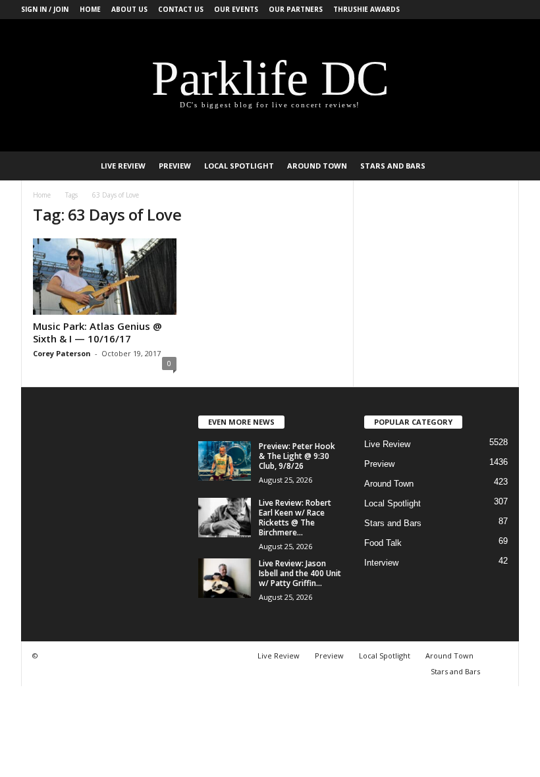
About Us (129, 9)
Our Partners (296, 9)
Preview (175, 166)
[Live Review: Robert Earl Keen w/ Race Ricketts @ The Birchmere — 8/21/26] (224, 517)
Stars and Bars (392, 166)
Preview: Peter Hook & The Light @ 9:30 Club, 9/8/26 (297, 456)
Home (90, 9)
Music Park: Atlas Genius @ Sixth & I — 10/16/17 (97, 332)
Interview (381, 563)
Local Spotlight (239, 166)
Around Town (317, 166)
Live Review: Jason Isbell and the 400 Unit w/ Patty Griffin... (300, 573)
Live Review (123, 166)
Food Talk (383, 543)
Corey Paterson (62, 353)
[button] (499, 165)
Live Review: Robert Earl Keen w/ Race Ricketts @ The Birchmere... (295, 517)
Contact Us (180, 9)
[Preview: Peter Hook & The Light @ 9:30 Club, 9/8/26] (224, 461)
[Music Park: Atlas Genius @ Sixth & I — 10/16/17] (104, 276)
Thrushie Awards (366, 9)
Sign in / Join (44, 9)
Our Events (236, 9)
